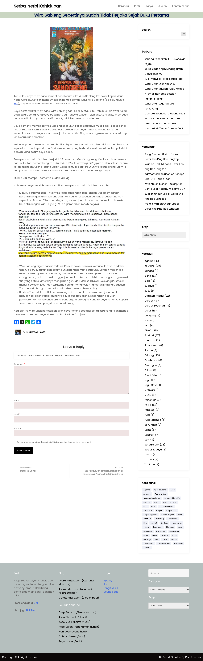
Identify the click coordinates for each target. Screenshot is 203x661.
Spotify (108, 580)
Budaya (149, 285)
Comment (19, 364)
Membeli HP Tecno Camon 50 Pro (164, 128)
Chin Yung (159, 519)
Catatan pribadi (166, 506)
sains (165, 539)
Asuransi (149, 266)
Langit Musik (111, 588)
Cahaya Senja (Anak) (72, 636)
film (145, 523)
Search (146, 29)
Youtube (149, 464)
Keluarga (149, 355)
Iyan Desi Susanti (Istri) (73, 631)
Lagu (147, 380)
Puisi (147, 415)
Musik (147, 395)
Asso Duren (66, 626)
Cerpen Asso (171, 510)
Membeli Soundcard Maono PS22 (164, 113)
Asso (173, 490)
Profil (137, 6)
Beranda (123, 6)
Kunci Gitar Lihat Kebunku (159, 83)
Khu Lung (170, 527)
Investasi (149, 340)
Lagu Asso (147, 531)
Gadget (149, 335)
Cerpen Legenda (154, 305)
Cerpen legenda (150, 514)
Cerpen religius (167, 514)
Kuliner (148, 370)
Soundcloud (111, 591)
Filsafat (148, 330)
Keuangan (150, 365)
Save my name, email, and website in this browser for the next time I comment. (54, 442)
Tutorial (149, 459)
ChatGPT (147, 519)
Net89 (154, 535)
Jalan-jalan (151, 345)
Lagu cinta (160, 531)
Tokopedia (178, 543)
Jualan (162, 6)
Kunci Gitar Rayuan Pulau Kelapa (164, 88)
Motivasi (149, 390)
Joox (107, 584)
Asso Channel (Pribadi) (73, 617)
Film (146, 325)
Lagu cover (174, 531)
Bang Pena (151, 154)
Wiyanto (149, 184)
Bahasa (149, 271)
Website (18, 428)
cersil (180, 514)
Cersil (147, 310)
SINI (16, 103)
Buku (147, 290)
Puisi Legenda (152, 420)
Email (17, 414)
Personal (164, 535)
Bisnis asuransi (169, 502)
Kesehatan (151, 360)
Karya (149, 6)
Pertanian (150, 400)
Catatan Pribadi (154, 295)
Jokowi (146, 527)
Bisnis (147, 276)
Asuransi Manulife (172, 498)
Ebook (148, 320)
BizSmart (165, 657)
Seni (147, 439)
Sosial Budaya (153, 449)
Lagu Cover (151, 385)
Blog (147, 281)
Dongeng (150, 315)
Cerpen (149, 300)
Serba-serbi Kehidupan (38, 6)
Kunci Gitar (151, 375)
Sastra (148, 434)
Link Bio (30, 610)
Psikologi (149, 410)
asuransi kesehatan (151, 498)
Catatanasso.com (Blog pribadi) (79, 597)
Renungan (150, 424)
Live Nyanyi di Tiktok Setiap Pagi (163, 79)
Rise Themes (193, 657)
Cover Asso (172, 519)
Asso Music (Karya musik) (74, 622)
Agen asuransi (160, 490)
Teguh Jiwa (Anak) (70, 641)
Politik (147, 405)
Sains (147, 429)
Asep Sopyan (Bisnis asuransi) (77, 612)
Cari (183, 33)
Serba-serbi (151, 444)
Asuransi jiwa (160, 494)
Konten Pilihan (180, 6)
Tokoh (148, 454)
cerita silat (147, 510)
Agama (149, 261)
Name (17, 400)
